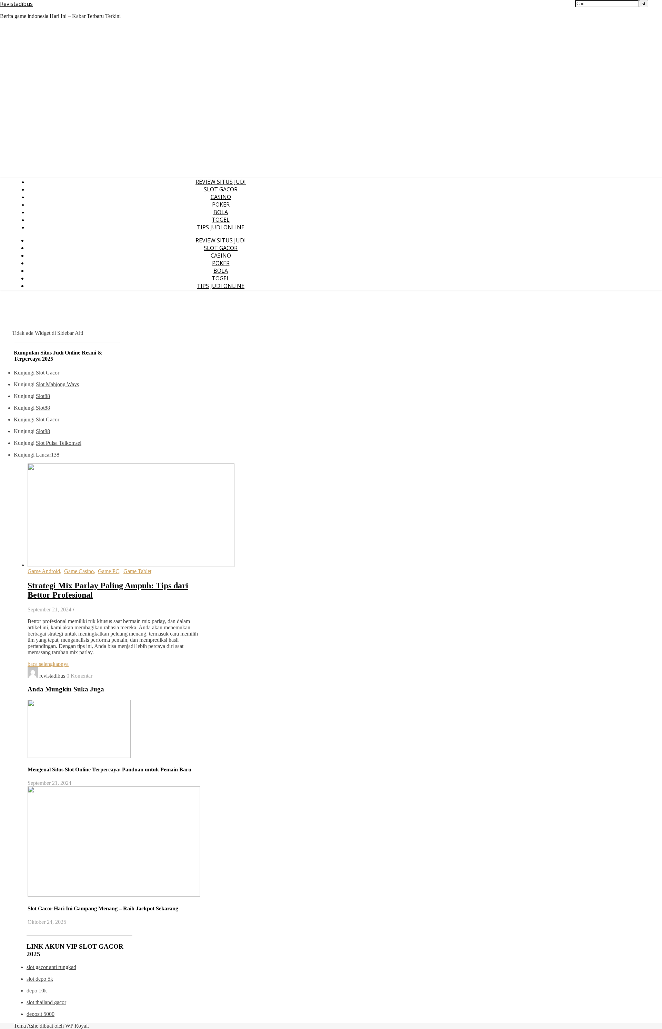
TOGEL (221, 219)
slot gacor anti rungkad (51, 967)
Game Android (44, 571)
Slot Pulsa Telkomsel (58, 443)
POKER (221, 204)
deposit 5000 (40, 1014)
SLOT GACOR (221, 189)
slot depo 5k (40, 979)
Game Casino (79, 571)
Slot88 (43, 396)
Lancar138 (47, 455)
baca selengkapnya (48, 664)
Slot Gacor (47, 373)
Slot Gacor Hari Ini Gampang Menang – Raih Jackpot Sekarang (103, 908)
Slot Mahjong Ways (57, 384)
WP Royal (76, 1026)
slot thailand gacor (46, 1002)
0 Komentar (79, 676)
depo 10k (37, 990)
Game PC (108, 571)
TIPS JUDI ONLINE (220, 227)
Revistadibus (16, 4)
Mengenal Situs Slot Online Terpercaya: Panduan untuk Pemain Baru (109, 769)
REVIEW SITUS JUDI (220, 182)
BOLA (220, 212)
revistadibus (52, 676)
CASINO (221, 197)
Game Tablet (137, 571)
